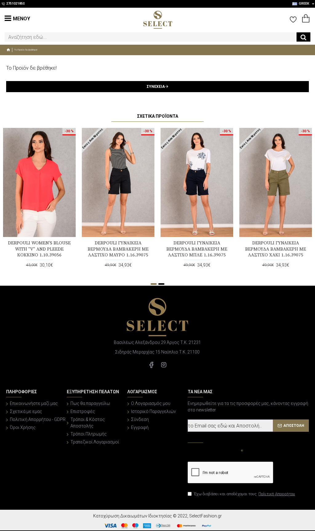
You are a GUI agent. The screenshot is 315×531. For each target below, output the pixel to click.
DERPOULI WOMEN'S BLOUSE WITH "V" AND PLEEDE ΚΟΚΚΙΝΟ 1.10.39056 (39, 249)
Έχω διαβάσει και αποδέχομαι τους (244, 494)
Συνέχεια (156, 86)
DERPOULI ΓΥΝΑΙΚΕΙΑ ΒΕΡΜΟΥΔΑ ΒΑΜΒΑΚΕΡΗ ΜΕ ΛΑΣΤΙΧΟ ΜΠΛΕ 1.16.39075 (196, 249)
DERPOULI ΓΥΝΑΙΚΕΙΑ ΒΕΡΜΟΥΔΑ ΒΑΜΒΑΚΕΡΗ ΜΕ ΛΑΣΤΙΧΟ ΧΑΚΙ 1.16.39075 (275, 249)
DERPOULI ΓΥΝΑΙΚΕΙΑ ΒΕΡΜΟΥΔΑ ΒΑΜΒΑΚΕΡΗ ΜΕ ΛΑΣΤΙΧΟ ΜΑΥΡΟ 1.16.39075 (118, 249)
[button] (154, 284)
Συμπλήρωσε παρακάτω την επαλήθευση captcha (213, 454)
